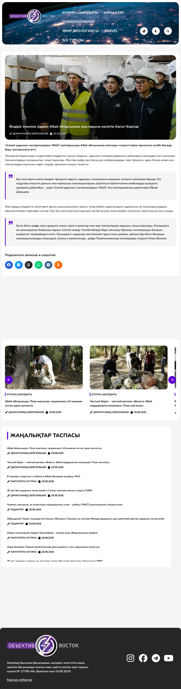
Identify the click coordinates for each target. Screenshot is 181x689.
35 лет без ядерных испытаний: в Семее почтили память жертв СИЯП (49, 490)
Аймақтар (114, 12)
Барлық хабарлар (19, 680)
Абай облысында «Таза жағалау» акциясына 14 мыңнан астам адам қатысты (54, 448)
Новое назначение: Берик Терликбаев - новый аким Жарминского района (52, 533)
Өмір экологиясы (81, 31)
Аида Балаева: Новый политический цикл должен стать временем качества (53, 547)
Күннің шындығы (80, 12)
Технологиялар (79, 21)
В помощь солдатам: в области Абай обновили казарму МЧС (43, 476)
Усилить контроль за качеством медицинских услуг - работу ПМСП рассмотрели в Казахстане (64, 504)
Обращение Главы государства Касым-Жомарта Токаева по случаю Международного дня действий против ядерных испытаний (86, 518)
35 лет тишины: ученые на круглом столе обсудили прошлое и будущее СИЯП (55, 561)
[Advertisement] (90, 307)
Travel (111, 31)
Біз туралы (73, 40)
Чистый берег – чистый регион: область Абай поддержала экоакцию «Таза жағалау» (58, 462)
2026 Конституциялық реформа (95, 49)
